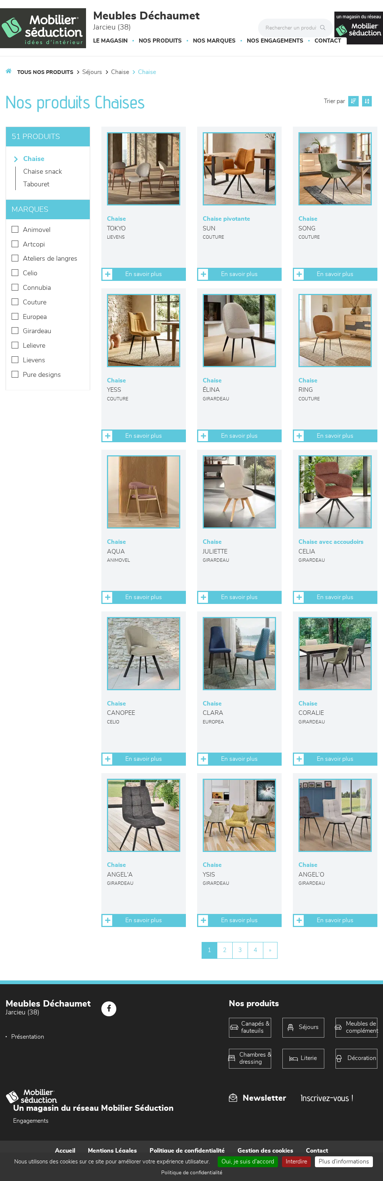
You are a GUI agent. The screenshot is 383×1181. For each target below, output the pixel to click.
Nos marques (214, 41)
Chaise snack (42, 171)
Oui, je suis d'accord (247, 1162)
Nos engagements (275, 41)
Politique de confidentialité (187, 1151)
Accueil (65, 1151)
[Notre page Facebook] (108, 1008)
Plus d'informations (344, 1162)
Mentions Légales (112, 1151)
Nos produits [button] (160, 41)
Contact (328, 41)
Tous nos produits (45, 72)
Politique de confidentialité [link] (191, 1172)
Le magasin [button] (110, 41)
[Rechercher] (324, 28)
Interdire (296, 1162)
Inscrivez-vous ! (327, 1097)
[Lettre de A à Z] (366, 101)
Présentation (27, 1037)
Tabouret (36, 184)
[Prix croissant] (352, 101)
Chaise (120, 72)
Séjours (92, 72)
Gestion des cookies (265, 1151)
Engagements (31, 1121)
